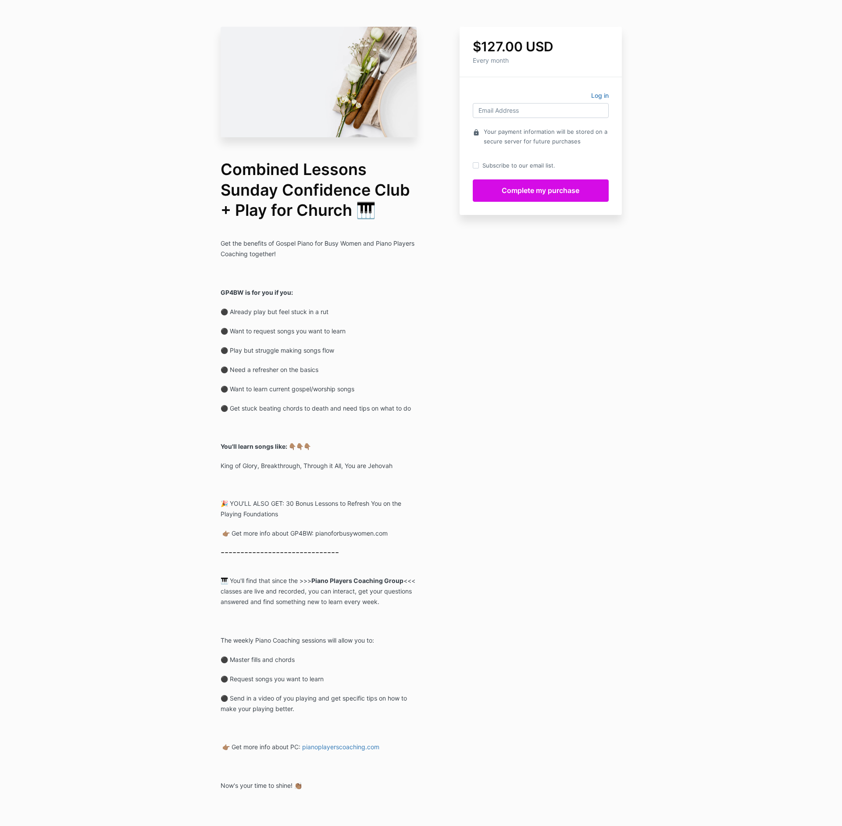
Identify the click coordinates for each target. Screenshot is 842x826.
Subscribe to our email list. (518, 165)
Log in (600, 95)
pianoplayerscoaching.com (340, 747)
